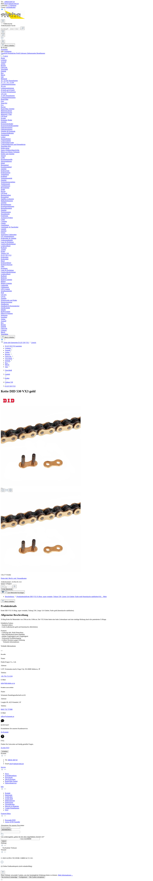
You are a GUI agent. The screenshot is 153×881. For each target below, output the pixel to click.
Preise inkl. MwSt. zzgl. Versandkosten (14, 578)
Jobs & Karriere (10, 779)
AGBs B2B (9, 799)
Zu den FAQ (5, 748)
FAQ (6, 810)
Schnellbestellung (11, 775)
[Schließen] (1, 650)
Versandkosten (11, 7)
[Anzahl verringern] (3, 586)
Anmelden (4, 49)
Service (3, 767)
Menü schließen (9, 45)
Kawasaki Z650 (10, 820)
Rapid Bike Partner (11, 781)
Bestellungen (41, 53)
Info (2, 787)
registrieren (7, 51)
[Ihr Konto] (3, 41)
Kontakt (7, 793)
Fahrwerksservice (11, 783)
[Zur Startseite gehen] (13, 18)
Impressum (8, 795)
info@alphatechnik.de (11, 3)
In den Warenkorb (7, 589)
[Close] (1, 879)
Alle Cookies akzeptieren (36, 877)
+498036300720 (9, 2)
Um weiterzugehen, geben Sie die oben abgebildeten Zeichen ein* (22, 837)
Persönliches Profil (14, 53)
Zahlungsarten (32, 53)
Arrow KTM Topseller (12, 822)
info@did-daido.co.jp (8, 683)
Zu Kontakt (4, 732)
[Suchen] (23, 28)
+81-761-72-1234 (6, 676)
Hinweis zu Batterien (12, 806)
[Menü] (3, 21)
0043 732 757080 (6, 709)
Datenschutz (9, 802)
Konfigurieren (23, 877)
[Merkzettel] (2, 39)
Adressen (23, 53)
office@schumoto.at (7, 716)
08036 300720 (12, 760)
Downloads (9, 777)
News (7, 774)
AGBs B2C (9, 797)
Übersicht (4, 53)
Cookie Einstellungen (12, 808)
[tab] (56, 596)
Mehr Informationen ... (65, 875)
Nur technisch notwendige (9, 877)
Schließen (5, 751)
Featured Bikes (6, 813)
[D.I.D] (8, 405)
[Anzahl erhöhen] (14, 586)
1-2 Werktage (11, 5)
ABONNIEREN (6, 830)
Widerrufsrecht (10, 801)
